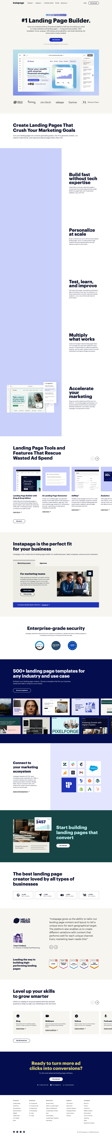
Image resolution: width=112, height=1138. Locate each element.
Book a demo (28, 590)
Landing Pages (16, 1103)
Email (14, 1120)
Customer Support (71, 1108)
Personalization (17, 1108)
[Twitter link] (21, 1132)
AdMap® (15, 1113)
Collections (16, 1105)
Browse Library (50, 1103)
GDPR (85, 1120)
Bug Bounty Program (89, 1123)
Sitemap (68, 1115)
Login (85, 3)
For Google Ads (33, 1103)
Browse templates (22, 690)
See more (19, 521)
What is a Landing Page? (52, 1105)
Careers (86, 1105)
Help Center (69, 1105)
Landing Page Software (52, 1110)
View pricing (27, 594)
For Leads (31, 1115)
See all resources (21, 1040)
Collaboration (16, 1115)
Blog (47, 1113)
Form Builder (16, 1118)
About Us (86, 1103)
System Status (70, 1113)
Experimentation (17, 1110)
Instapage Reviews (71, 1110)
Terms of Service (88, 1115)
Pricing (57, 3)
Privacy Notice (87, 1113)
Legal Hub (86, 1118)
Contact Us (87, 1108)
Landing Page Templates (52, 1118)
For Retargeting (33, 1110)
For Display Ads (33, 1108)
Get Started (69, 1103)
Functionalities (49, 1115)
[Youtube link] (24, 1132)
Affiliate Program (88, 1110)
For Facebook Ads (33, 1105)
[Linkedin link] (14, 1132)
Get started (93, 3)
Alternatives (49, 1120)
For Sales (31, 1113)
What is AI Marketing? (51, 1108)
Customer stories (48, 3)
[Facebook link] (17, 1132)
